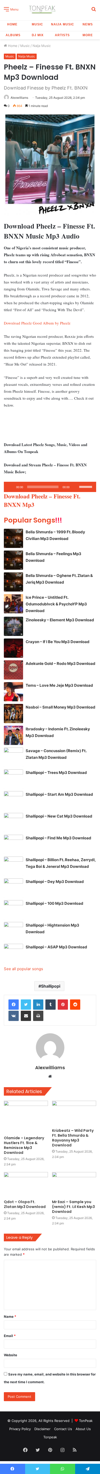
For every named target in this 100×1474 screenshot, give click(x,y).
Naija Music (62, 24)
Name (10, 1316)
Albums (13, 35)
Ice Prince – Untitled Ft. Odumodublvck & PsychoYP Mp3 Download (56, 604)
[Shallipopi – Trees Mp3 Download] (13, 779)
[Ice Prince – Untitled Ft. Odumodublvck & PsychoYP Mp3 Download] (13, 603)
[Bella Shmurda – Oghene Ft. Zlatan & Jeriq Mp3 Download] (13, 582)
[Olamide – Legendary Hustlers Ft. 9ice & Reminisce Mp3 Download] (26, 1117)
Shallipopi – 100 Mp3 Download (54, 903)
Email (10, 1336)
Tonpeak (50, 1437)
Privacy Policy (20, 1429)
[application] (50, 487)
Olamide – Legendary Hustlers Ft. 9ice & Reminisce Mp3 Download (24, 1145)
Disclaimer (42, 1429)
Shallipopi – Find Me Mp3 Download (58, 838)
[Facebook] (13, 1004)
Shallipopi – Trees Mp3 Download (56, 772)
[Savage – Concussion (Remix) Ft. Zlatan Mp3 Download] (13, 757)
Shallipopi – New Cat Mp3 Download (59, 816)
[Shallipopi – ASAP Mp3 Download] (13, 953)
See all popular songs (23, 968)
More (88, 35)
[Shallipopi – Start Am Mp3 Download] (13, 800)
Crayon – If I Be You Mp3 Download (57, 641)
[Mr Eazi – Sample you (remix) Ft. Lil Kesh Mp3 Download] (74, 1184)
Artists (62, 35)
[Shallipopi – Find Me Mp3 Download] (13, 844)
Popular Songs (33, 520)
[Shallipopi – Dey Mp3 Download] (13, 888)
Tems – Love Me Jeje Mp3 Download (59, 685)
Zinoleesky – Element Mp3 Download (60, 619)
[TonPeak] (42, 9)
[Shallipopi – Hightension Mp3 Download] (13, 931)
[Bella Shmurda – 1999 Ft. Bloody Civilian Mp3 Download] (13, 538)
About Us (83, 1429)
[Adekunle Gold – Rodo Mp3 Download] (13, 670)
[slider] (86, 486)
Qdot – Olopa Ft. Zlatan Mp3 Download (25, 1204)
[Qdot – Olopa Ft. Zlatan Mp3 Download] (26, 1184)
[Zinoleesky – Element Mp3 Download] (13, 626)
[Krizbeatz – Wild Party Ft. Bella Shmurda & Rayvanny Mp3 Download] (74, 1113)
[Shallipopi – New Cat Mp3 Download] (13, 822)
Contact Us (63, 1429)
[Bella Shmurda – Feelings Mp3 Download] (13, 560)
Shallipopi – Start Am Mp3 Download (59, 794)
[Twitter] (26, 1004)
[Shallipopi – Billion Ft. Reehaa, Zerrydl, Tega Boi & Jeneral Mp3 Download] (13, 866)
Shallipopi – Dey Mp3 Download (55, 881)
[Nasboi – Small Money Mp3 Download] (13, 713)
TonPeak (86, 1421)
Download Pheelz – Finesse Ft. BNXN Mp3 (42, 500)
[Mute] (75, 486)
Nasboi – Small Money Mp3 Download (60, 707)
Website (10, 1355)
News (88, 24)
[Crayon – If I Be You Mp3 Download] (13, 648)
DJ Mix (38, 35)
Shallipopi (50, 986)
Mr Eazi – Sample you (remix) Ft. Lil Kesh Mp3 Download (73, 1206)
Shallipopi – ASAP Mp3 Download (56, 947)
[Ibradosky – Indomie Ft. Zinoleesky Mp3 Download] (13, 735)
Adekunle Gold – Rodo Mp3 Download (60, 663)
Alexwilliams (19, 98)
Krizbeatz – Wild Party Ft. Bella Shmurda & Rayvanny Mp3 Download (73, 1138)
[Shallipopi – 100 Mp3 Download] (13, 909)
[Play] (10, 486)
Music (37, 24)
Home (12, 24)
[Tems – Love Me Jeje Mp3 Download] (13, 691)
